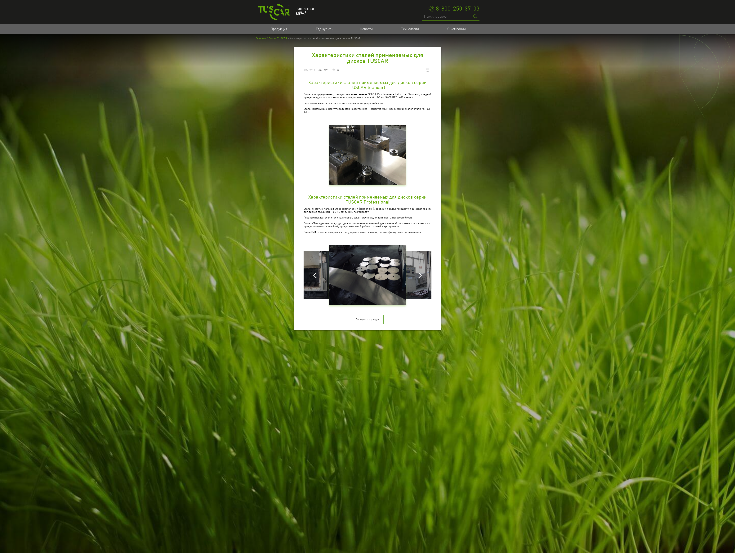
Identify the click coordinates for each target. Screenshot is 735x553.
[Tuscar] (274, 12)
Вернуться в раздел (368, 319)
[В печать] (427, 70)
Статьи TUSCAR (278, 38)
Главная (261, 38)
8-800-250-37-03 (457, 9)
